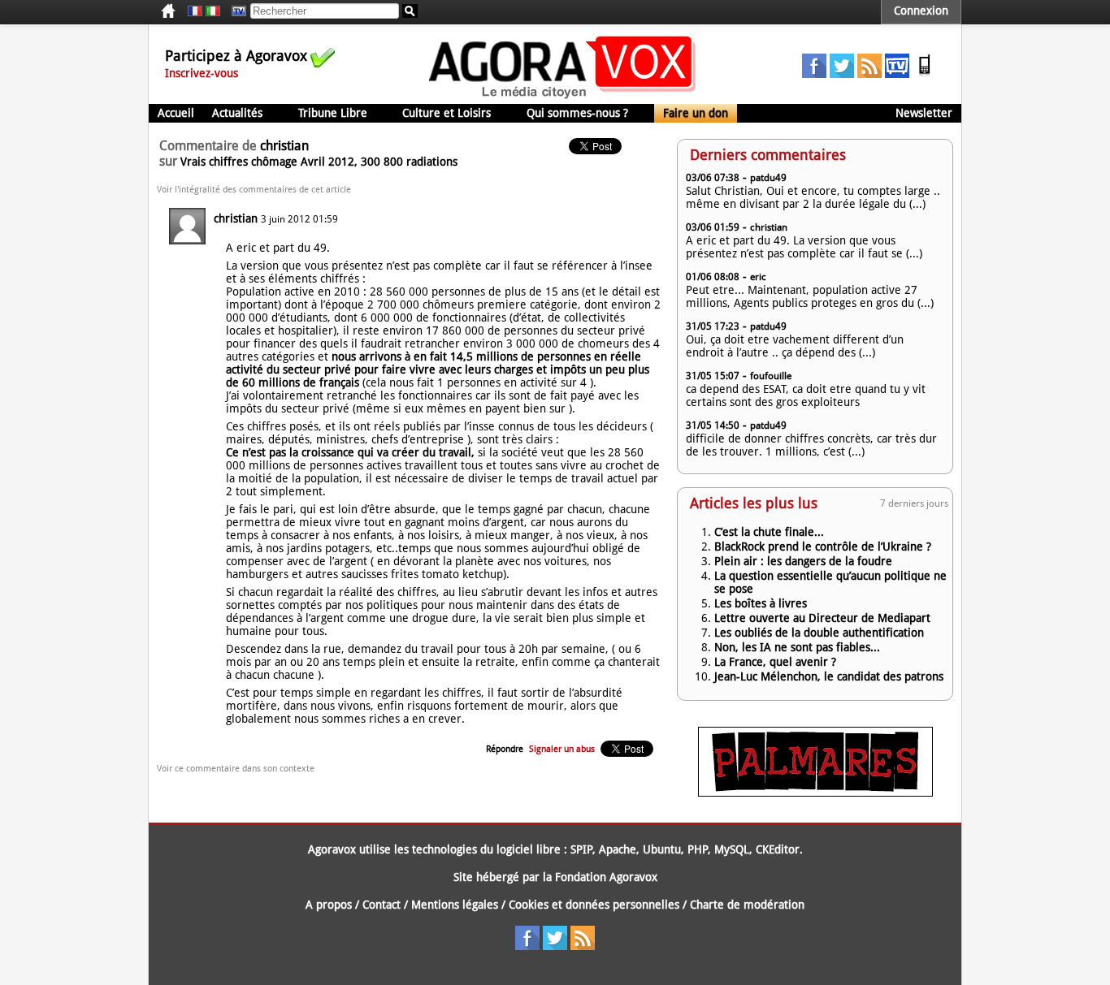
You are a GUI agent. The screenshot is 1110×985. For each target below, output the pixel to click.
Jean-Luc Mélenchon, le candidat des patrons (828, 676)
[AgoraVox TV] (897, 73)
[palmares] (815, 792)
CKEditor (778, 849)
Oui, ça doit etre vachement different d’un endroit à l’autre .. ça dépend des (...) (795, 346)
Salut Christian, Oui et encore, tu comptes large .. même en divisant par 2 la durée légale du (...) (813, 197)
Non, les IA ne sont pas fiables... (797, 647)
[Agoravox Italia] (213, 11)
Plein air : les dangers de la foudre (803, 561)
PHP (697, 849)
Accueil (176, 112)
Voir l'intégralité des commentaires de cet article (254, 189)
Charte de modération (747, 904)
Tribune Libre (332, 112)
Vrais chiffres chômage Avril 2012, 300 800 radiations (318, 161)
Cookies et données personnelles (594, 904)
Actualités (237, 112)
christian (236, 218)
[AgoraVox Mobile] (925, 73)
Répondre (504, 749)
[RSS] (869, 73)
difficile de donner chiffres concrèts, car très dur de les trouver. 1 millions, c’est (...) (811, 445)
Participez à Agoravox (236, 55)
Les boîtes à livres (760, 603)
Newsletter (923, 112)
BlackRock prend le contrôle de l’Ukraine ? (822, 546)
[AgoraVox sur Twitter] (842, 73)
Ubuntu (662, 849)
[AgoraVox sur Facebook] (814, 73)
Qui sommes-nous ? (577, 112)
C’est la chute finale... (769, 531)
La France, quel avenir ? (775, 661)
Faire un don (695, 112)
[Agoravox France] (195, 11)
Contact (381, 904)
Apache (617, 849)
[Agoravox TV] (234, 11)
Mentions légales (454, 904)
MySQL (731, 849)
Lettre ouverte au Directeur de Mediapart (822, 617)
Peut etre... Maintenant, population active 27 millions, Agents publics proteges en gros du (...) (810, 296)
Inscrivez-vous (201, 73)
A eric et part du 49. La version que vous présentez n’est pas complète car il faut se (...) (804, 247)
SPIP (581, 849)
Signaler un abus (562, 749)
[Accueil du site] (563, 97)
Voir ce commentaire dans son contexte (235, 768)
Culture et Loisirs (446, 112)
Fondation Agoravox (606, 877)
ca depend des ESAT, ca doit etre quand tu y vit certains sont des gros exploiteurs (806, 395)
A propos (329, 904)
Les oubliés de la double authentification (819, 632)
